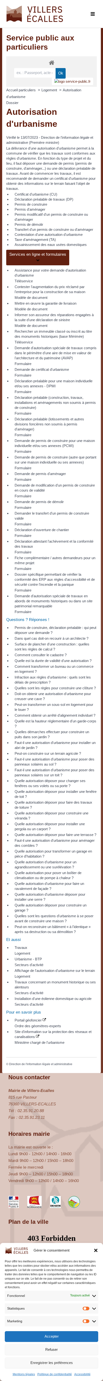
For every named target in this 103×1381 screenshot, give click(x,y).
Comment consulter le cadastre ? (41, 655)
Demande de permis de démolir (39, 502)
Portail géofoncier (29, 1020)
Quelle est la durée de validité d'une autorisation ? (53, 661)
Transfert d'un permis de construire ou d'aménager (54, 229)
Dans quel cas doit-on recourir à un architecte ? (51, 638)
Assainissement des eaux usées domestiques (51, 245)
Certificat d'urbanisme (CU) (36, 194)
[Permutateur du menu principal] (92, 13)
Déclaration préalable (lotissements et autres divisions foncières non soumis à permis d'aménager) (49, 424)
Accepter (52, 1336)
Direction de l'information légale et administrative (40, 1064)
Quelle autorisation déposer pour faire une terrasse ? (55, 835)
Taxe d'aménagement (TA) (35, 240)
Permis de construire (31, 204)
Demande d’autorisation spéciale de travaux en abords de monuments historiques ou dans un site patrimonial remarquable (53, 601)
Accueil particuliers (21, 90)
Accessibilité (82, 1374)
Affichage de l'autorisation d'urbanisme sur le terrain (55, 971)
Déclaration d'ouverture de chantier (42, 530)
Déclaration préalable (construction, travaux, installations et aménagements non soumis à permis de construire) (55, 402)
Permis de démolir (29, 224)
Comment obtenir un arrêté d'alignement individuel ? (55, 715)
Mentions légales (24, 1374)
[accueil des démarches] (51, 62)
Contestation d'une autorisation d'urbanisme (49, 234)
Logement (49, 90)
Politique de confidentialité (54, 1374)
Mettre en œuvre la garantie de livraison (45, 303)
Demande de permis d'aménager (40, 474)
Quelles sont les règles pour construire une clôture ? (55, 688)
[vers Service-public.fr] (72, 81)
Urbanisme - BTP (28, 959)
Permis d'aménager (30, 209)
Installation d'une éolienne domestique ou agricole (53, 999)
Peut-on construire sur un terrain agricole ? (48, 753)
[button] (95, 1250)
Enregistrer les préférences (51, 1363)
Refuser (51, 1349)
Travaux (21, 948)
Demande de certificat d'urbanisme (42, 369)
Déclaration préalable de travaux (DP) (44, 199)
